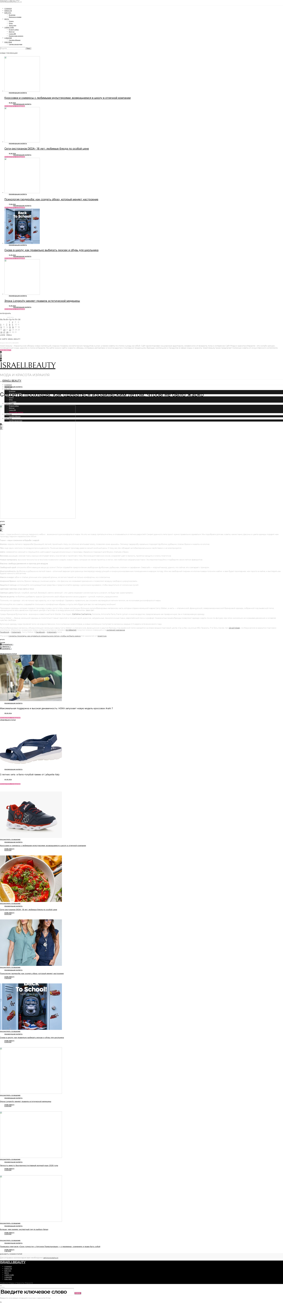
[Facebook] (1, 352)
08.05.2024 (8, 402)
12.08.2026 (7, 1170)
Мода (6, 19)
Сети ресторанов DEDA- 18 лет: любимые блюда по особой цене (46, 148)
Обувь (11, 23)
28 (7, 332)
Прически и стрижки (15, 17)
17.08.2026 (12, 204)
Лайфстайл (9, 27)
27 (4, 332)
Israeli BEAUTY (11, 380)
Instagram (16, 632)
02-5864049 (71, 630)
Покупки (8, 42)
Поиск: (2, 1287)
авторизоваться (50, 1258)
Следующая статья (8, 720)
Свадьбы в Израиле (14, 40)
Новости (8, 11)
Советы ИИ (12, 34)
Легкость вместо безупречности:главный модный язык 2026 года (29, 1165)
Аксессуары (12, 25)
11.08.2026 (7, 1251)
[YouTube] (1, 358)
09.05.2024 (8, 779)
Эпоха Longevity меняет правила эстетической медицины (42, 300)
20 (4, 330)
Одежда (11, 21)
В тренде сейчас (14, 29)
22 (10, 330)
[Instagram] (1, 356)
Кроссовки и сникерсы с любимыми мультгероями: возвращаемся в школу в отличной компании (67, 97)
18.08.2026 (12, 103)
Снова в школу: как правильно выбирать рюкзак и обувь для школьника (51, 250)
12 (1, 327)
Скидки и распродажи (15, 44)
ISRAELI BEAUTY (9, 849)
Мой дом (11, 32)
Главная (8, 8)
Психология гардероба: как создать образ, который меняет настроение (51, 199)
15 (10, 327)
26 (1, 332)
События (8, 38)
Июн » (9, 335)
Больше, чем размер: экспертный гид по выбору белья (24, 1229)
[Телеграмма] (1, 361)
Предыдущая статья (8, 654)
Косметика (12, 15)
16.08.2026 (12, 255)
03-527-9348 (234, 628)
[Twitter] (1, 354)
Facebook (4, 632)
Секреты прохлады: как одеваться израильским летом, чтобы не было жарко (45, 636)
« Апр (2, 335)
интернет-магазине (116, 630)
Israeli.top (102, 636)
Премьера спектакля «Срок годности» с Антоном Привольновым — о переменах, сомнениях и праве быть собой (50, 1246)
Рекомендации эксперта (16, 36)
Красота (7, 13)
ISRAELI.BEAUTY (27, 365)
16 (13, 327)
